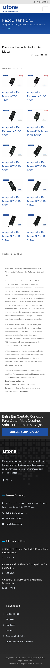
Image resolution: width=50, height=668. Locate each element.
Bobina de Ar (26, 388)
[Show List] (46, 55)
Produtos (10, 625)
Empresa (10, 619)
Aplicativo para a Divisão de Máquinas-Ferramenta (22, 581)
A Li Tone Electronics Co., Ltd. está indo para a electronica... (25, 551)
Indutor (32, 384)
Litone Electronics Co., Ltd (32, 658)
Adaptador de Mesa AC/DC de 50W (12, 166)
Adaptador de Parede (12, 377)
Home (9, 28)
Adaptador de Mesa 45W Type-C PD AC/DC (37, 131)
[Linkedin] (11, 480)
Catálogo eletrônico (15, 636)
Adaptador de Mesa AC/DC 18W (11, 96)
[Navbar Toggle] (45, 9)
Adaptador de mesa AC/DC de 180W (37, 236)
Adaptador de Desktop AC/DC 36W (11, 131)
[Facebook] (3, 480)
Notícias (10, 630)
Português (42, 2)
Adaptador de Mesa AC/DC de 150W (12, 236)
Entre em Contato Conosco (19, 642)
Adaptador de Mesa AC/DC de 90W (12, 201)
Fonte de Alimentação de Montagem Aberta (28, 374)
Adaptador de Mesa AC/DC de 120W (37, 201)
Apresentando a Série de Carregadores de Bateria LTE (24, 566)
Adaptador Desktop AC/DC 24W (36, 96)
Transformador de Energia (14, 381)
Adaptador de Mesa (28, 377)
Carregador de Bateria (13, 388)
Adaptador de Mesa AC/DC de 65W (37, 166)
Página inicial (12, 614)
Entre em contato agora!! (25, 432)
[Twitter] (7, 480)
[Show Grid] (42, 55)
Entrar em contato (21, 391)
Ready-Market (36, 664)
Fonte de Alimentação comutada (17, 384)
